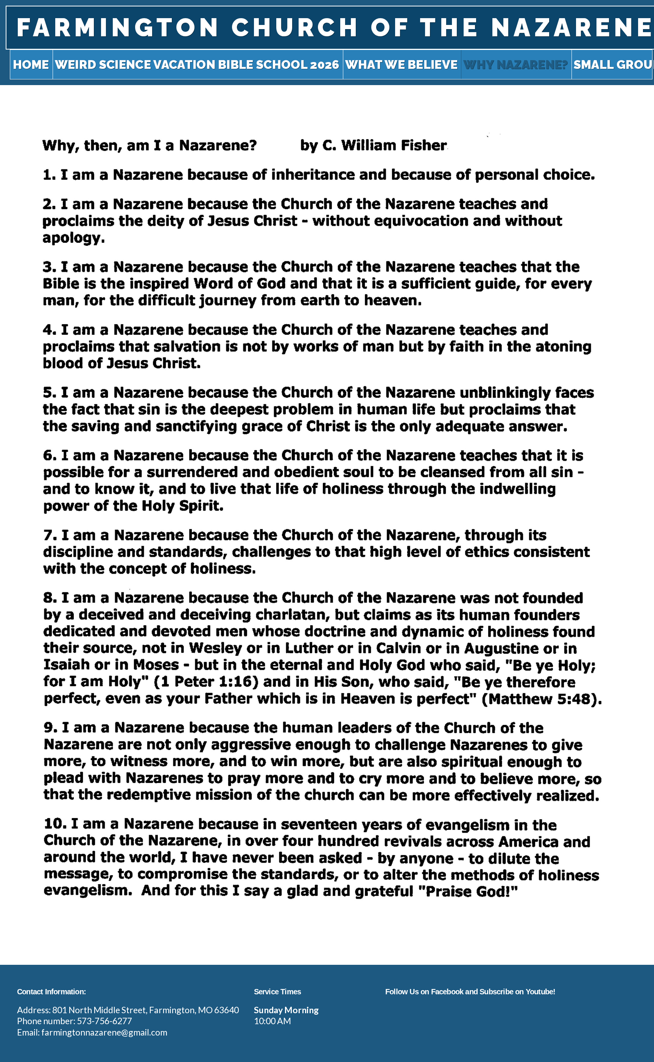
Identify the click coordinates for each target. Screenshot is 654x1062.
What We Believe (401, 64)
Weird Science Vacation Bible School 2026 (197, 64)
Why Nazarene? (515, 64)
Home (31, 64)
